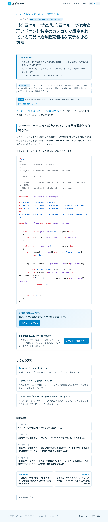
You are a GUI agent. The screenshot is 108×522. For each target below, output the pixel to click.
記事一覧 (66, 3)
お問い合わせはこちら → (27, 104)
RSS (84, 3)
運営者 (76, 3)
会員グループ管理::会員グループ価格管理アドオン (42, 14)
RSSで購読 (96, 516)
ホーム (18, 14)
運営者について (84, 516)
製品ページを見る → (29, 323)
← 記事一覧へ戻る (25, 497)
